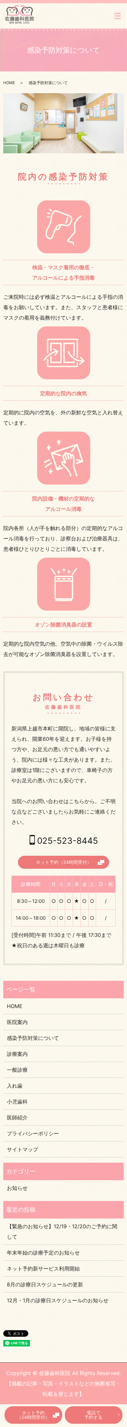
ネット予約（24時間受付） (33, 1415)
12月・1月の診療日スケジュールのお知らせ (57, 1300)
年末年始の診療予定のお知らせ (43, 1252)
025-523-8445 (67, 841)
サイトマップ (22, 1149)
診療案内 (17, 1054)
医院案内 (17, 1022)
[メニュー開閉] (117, 16)
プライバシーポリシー (33, 1133)
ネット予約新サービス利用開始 (43, 1268)
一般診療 (17, 1070)
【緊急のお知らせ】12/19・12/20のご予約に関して (62, 1231)
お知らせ (17, 1188)
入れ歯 (14, 1085)
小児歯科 (17, 1101)
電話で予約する (93, 1415)
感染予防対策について (33, 1038)
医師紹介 (17, 1117)
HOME (9, 82)
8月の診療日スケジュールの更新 (45, 1284)
